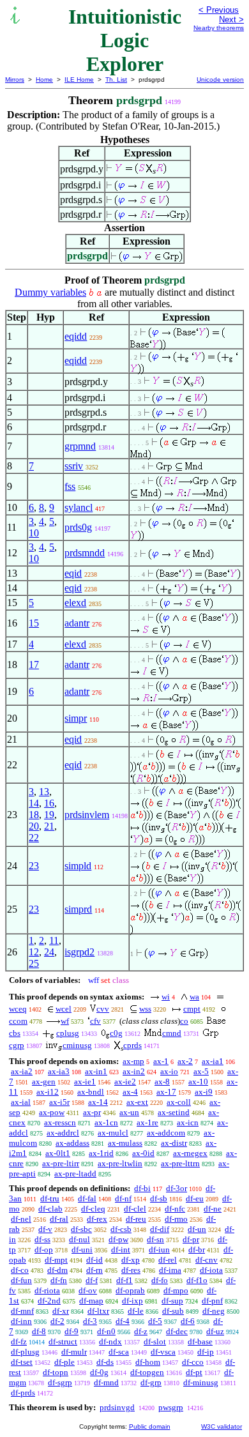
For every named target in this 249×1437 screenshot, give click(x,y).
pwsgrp (170, 1407)
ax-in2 (134, 1071)
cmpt (191, 1009)
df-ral (59, 1219)
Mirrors (14, 79)
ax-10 (198, 1081)
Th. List (116, 79)
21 (49, 826)
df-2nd (49, 1300)
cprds (132, 1045)
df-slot (155, 1341)
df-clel (135, 1208)
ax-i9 (204, 1092)
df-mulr (74, 1352)
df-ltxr (98, 1311)
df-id (94, 1260)
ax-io (169, 1071)
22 (34, 837)
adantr (76, 623)
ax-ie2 (125, 1081)
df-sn (155, 1239)
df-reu (136, 1219)
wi (166, 996)
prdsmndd (84, 552)
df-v (45, 1229)
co (184, 1021)
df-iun (159, 1249)
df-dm (57, 1270)
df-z (140, 1331)
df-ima (170, 1270)
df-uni (82, 1249)
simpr (75, 718)
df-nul (79, 1239)
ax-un (129, 1112)
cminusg (77, 1045)
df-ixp (132, 1300)
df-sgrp (60, 1382)
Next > (231, 19)
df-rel (167, 1260)
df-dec (177, 1331)
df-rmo (176, 1219)
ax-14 (98, 1102)
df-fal (87, 1198)
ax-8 (162, 1081)
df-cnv (206, 1260)
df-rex (97, 1219)
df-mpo (175, 1290)
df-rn (94, 1270)
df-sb (158, 1198)
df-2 (57, 1321)
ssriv (73, 465)
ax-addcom (166, 1132)
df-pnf (212, 1300)
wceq (18, 1009)
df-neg (213, 1311)
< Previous (219, 10)
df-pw (118, 1239)
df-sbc (81, 1229)
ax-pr (92, 1112)
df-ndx (110, 1341)
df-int (120, 1249)
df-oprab (130, 1290)
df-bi (142, 1188)
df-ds (105, 1362)
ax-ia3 (59, 1071)
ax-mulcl (113, 1132)
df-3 (90, 1321)
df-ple (64, 1362)
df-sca (119, 1352)
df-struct (63, 1341)
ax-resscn (60, 1122)
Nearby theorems (218, 27)
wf (65, 1021)
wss (145, 1009)
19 (49, 814)
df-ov (88, 1290)
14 (34, 803)
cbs (14, 1033)
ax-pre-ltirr (60, 1163)
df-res (130, 1270)
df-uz (215, 1331)
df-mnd (106, 1382)
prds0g (78, 527)
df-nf (123, 1198)
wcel (64, 1009)
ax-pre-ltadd (75, 1173)
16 (49, 803)
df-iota (211, 1270)
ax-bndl (90, 1092)
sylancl (78, 507)
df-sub (173, 1311)
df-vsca (163, 1352)
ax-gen (44, 1081)
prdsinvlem (86, 814)
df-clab (50, 1208)
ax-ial (21, 1102)
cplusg (67, 1033)
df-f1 (124, 1280)
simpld (77, 865)
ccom (18, 1021)
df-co (20, 1270)
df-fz (19, 1341)
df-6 (188, 1321)
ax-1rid (101, 1153)
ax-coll (179, 1102)
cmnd (171, 1033)
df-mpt (56, 1260)
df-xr (60, 1311)
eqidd (75, 336)
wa (194, 996)
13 (44, 791)
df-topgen (147, 1372)
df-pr (191, 1239)
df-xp (130, 1260)
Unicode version (220, 79)
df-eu (195, 1198)
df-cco (193, 1362)
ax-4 (130, 1092)
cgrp (16, 1045)
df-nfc (175, 1208)
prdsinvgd (117, 1407)
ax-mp (133, 1061)
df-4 (123, 1321)
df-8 (39, 1331)
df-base (200, 1341)
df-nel (21, 1219)
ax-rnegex (190, 1153)
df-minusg (200, 1382)
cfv (95, 1021)
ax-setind (174, 1112)
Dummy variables (50, 292)
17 (34, 664)
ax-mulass (125, 1143)
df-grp (151, 1382)
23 (34, 865)
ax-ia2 (22, 1071)
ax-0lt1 (57, 1153)
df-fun (21, 1280)
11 (54, 940)
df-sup (172, 1300)
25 (34, 963)
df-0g (99, 1372)
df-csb (121, 1229)
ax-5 (201, 1071)
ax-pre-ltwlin (120, 1163)
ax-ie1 (85, 1081)
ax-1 (161, 1061)
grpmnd (80, 446)
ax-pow (51, 1112)
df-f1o (196, 1280)
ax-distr (174, 1143)
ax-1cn (106, 1122)
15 (34, 623)
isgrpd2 (79, 952)
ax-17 (166, 1092)
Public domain (149, 1426)
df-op (43, 1249)
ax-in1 (96, 1071)
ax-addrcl (63, 1132)
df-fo (159, 1280)
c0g (116, 1033)
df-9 (71, 1331)
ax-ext (137, 1102)
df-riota (47, 1290)
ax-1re (147, 1122)
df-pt (194, 1372)
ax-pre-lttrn (180, 1163)
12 (34, 952)
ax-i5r (59, 1102)
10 (34, 533)
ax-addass (72, 1143)
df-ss (42, 1239)
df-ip (205, 1352)
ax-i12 (47, 1092)
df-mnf (22, 1311)
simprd (78, 909)
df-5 (155, 1321)
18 (34, 814)
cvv (102, 1009)
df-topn (55, 1372)
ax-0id (143, 1153)
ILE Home (79, 79)
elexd (75, 602)
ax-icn (188, 1122)
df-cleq (93, 1208)
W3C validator (221, 1426)
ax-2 (185, 1061)
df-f (92, 1280)
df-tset (22, 1362)
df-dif (159, 1229)
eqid (73, 573)
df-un (197, 1229)
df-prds (23, 1392)
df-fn (58, 1280)
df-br (196, 1249)
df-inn (21, 1321)
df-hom (147, 1362)
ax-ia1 (212, 1061)
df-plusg (25, 1352)
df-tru (49, 1198)
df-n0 (106, 1331)
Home (44, 79)
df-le (136, 1311)
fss (69, 486)
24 (49, 952)
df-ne (213, 1208)
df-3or (176, 1188)
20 (34, 826)
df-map (91, 1300)
